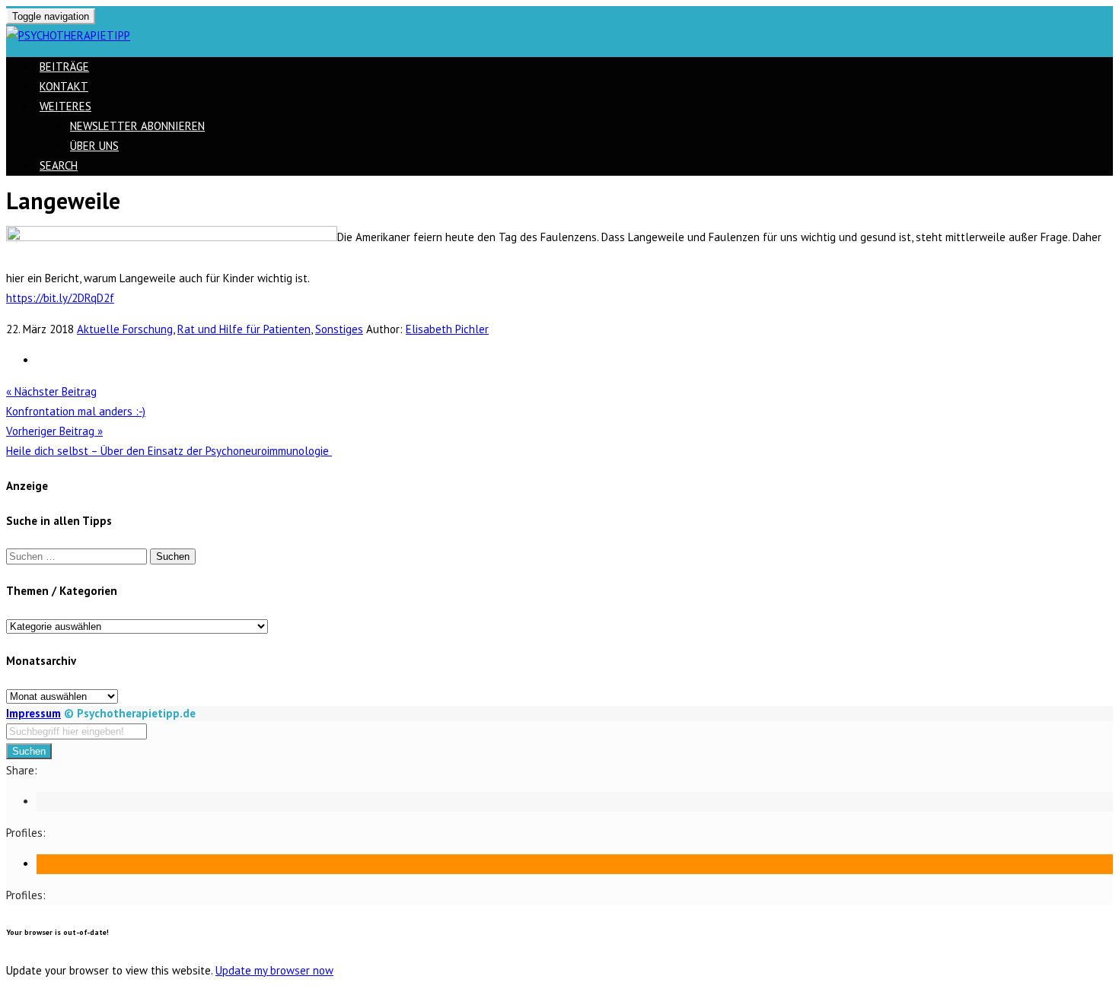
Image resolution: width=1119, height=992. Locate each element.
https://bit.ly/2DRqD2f (60, 298)
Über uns (94, 145)
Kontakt (64, 86)
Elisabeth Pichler (447, 329)
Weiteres (65, 106)
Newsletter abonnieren (137, 126)
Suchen (29, 751)
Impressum (33, 713)
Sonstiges (339, 329)
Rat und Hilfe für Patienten (244, 329)
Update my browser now (274, 970)
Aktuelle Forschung (125, 329)
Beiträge (64, 66)
